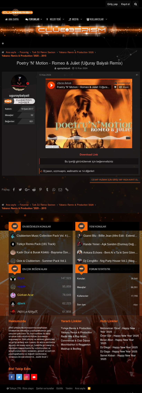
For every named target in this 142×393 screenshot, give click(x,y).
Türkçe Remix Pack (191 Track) (36, 244)
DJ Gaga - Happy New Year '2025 (118, 351)
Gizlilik (59, 388)
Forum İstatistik (99, 269)
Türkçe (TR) (15, 388)
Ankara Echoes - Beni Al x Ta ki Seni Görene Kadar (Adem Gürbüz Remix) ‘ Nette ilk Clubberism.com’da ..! (110, 252)
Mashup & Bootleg (71, 348)
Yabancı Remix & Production (76, 332)
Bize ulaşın (28, 388)
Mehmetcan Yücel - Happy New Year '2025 (117, 329)
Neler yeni (55, 19)
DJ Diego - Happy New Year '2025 (119, 347)
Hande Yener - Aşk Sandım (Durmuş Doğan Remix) (110, 244)
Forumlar (34, 19)
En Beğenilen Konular (37, 226)
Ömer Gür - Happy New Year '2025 (119, 335)
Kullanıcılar (97, 19)
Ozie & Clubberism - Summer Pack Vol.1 (41, 260)
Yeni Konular (97, 226)
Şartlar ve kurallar (45, 388)
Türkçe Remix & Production (76, 328)
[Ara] (135, 4)
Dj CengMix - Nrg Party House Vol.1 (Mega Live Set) (110, 260)
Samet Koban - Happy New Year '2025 (118, 357)
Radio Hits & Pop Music (74, 336)
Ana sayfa (13, 19)
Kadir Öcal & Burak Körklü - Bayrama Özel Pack (44, 252)
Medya (75, 19)
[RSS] (89, 388)
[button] (41, 19)
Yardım (69, 388)
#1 (137, 74)
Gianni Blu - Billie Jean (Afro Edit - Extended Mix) (110, 235)
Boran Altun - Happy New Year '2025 (117, 341)
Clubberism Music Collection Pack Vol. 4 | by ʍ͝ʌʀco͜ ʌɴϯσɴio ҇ (44, 235)
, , (68, 171)
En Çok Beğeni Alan (35, 269)
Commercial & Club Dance (75, 340)
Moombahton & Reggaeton (76, 344)
